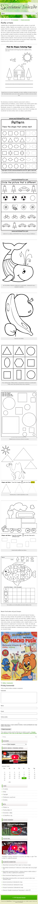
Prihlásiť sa (6, 807)
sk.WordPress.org (7, 815)
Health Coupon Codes (30, 901)
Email (2, 711)
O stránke (5, 789)
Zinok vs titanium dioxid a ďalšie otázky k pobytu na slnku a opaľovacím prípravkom (19, 872)
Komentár (3, 690)
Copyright (5, 794)
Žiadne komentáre (25, 20)
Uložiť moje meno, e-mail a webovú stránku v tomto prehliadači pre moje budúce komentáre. (19, 725)
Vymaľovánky (9, 683)
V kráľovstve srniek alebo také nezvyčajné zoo (20, 868)
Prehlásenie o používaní (9, 797)
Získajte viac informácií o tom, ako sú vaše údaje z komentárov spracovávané (19, 732)
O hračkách (15, 20)
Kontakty (5, 800)
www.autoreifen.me (21, 901)
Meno (2, 705)
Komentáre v (7, 812)
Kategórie (4, 744)
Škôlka (4, 683)
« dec (9, 782)
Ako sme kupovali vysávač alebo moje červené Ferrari (19, 878)
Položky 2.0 (7, 810)
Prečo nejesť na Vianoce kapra (23, 865)
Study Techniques (19, 902)
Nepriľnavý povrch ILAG (18, 875)
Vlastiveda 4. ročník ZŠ (24, 890)
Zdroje (4, 791)
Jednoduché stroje (17, 882)
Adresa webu (4, 717)
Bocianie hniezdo (21, 897)
